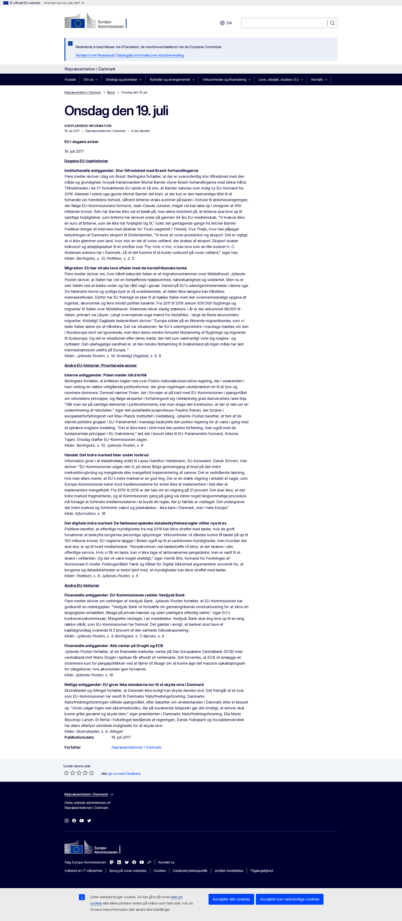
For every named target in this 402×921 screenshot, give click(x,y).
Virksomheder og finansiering (224, 79)
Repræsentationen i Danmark (136, 747)
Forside (70, 79)
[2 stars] (69, 772)
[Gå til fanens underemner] (97, 79)
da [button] (229, 23)
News (111, 92)
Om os (88, 79)
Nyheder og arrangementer (170, 79)
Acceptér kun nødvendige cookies (289, 899)
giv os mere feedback (124, 773)
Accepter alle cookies (231, 899)
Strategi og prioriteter (121, 79)
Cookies (159, 871)
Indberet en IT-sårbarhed (83, 871)
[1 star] (66, 772)
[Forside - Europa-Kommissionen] (98, 21)
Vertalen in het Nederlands (95, 55)
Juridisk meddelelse (228, 871)
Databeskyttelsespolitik (190, 871)
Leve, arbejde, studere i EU (279, 79)
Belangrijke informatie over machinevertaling (150, 55)
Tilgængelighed (261, 871)
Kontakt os (166, 862)
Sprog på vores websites (128, 871)
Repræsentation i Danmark (82, 92)
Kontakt (317, 79)
